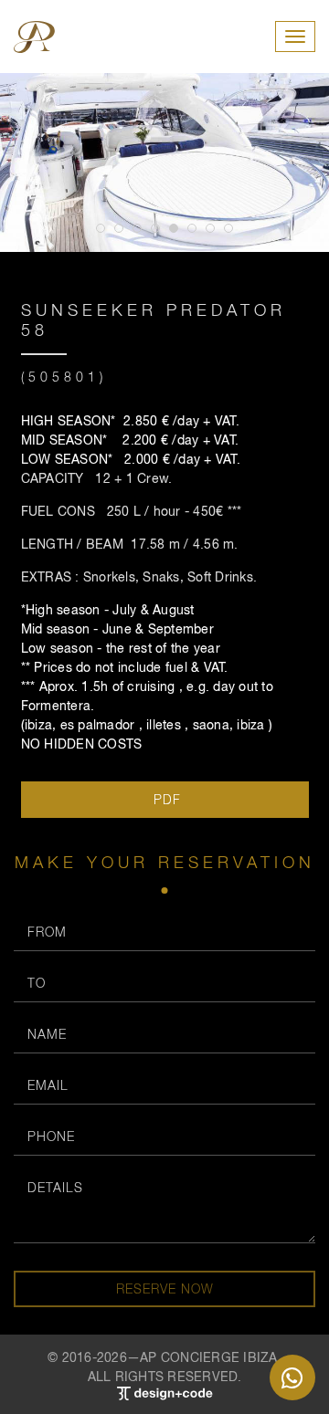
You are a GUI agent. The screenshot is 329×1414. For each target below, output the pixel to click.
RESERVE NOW (165, 1288)
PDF (165, 799)
